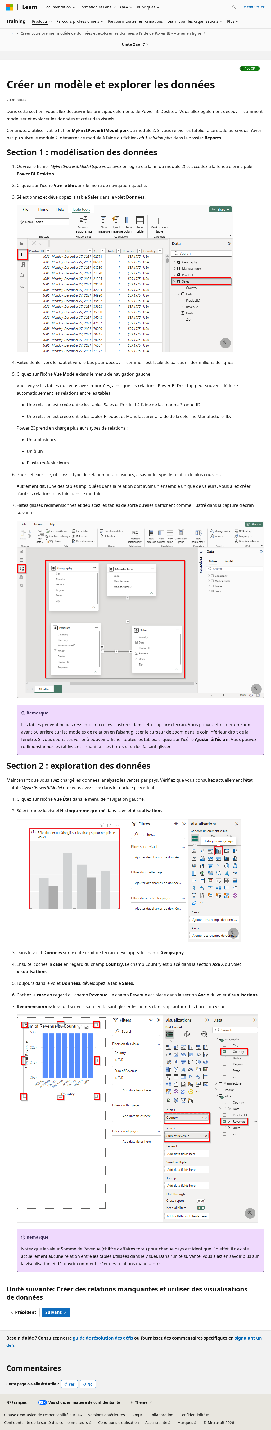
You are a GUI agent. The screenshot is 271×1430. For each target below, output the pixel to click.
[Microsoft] (9, 7)
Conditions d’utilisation (118, 1422)
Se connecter (253, 6)
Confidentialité (193, 1414)
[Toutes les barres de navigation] (11, 33)
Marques (185, 1422)
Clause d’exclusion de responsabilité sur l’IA (43, 1414)
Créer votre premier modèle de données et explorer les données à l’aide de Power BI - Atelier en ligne (111, 33)
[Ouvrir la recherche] (234, 7)
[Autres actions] (260, 33)
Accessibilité (156, 1422)
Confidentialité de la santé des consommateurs (46, 1422)
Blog (135, 1414)
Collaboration (161, 1414)
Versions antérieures (106, 1414)
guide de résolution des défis (103, 1338)
